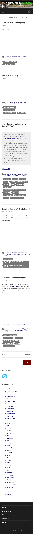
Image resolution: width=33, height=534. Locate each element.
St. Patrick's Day (20, 195)
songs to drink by (9, 64)
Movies (9, 450)
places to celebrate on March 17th (14, 189)
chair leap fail (8, 259)
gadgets (9, 428)
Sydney (6, 198)
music (10, 58)
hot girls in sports (9, 107)
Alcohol (7, 56)
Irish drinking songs (10, 61)
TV (7, 490)
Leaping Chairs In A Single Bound (16, 209)
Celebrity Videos (11, 401)
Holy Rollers (10, 433)
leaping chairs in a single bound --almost (14, 266)
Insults (9, 443)
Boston (15, 179)
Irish (12, 184)
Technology (8, 331)
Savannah (7, 192)
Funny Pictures (11, 421)
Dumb (10, 254)
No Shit (9, 455)
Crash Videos (10, 406)
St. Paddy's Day (8, 195)
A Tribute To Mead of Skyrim (14, 277)
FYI (23, 174)
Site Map (5, 515)
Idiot (28, 254)
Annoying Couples (12, 391)
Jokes (6, 58)
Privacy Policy (6, 511)
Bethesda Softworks (10, 335)
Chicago (23, 179)
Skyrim (18, 343)
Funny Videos (8, 103)
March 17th (20, 184)
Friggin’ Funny (11, 418)
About (4, 522)
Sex (8, 470)
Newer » (28, 354)
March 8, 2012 (6, 129)
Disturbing (10, 411)
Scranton (16, 192)
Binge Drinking (16, 56)
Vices (20, 58)
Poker (8, 462)
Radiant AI (15, 340)
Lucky (10, 175)
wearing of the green (17, 198)
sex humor (19, 103)
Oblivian (6, 340)
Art (10, 329)
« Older (4, 354)
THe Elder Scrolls (9, 346)
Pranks (9, 465)
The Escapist (5, 324)
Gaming (15, 330)
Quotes (9, 467)
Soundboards (10, 482)
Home (4, 507)
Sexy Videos (10, 477)
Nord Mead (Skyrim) (22, 324)
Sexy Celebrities (11, 475)
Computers (17, 329)
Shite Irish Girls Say (10, 75)
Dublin (6, 181)
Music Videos (15, 58)
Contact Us (5, 518)
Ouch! (7, 255)
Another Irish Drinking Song (13, 22)
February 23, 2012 (7, 211)
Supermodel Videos (12, 485)
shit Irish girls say (9, 110)
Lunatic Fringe (16, 175)
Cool (21, 56)
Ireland (6, 184)
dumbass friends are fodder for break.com (13, 262)
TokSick (16, 530)
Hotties (14, 103)
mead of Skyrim (8, 338)
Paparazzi (9, 460)
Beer (11, 56)
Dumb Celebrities (12, 413)
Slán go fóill (22, 112)
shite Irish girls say (9, 112)
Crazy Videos (18, 102)
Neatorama (19, 338)
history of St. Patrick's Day (19, 181)
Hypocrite (10, 438)
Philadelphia (8, 187)
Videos (13, 331)
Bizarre (22, 252)
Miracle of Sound (13, 324)
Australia (7, 179)
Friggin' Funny (26, 56)
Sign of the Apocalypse (13, 480)
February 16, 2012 (7, 280)
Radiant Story (8, 343)
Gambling (9, 431)
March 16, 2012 (7, 25)
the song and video (14, 286)
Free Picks (10, 416)
